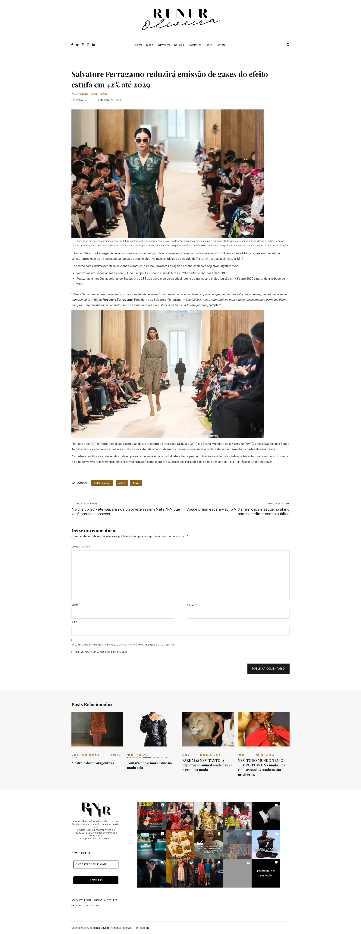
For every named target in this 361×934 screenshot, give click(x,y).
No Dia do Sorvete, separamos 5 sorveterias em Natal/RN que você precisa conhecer (125, 509)
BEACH (87, 900)
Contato (221, 44)
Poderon (144, 927)
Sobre (208, 44)
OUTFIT (107, 900)
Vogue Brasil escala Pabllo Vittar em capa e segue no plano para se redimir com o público (238, 509)
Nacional (142, 755)
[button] (151, 816)
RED (115, 900)
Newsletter (194, 44)
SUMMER (83, 905)
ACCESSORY (77, 900)
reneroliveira (79, 100)
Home (139, 44)
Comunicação (79, 94)
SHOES (74, 905)
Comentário (80, 546)
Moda (149, 44)
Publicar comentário (268, 668)
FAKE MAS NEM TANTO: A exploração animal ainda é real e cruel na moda (207, 765)
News (103, 94)
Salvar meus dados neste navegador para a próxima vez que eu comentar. (123, 644)
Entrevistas (164, 44)
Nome (75, 605)
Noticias (179, 44)
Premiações (134, 757)
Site (74, 622)
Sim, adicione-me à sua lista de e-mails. (100, 652)
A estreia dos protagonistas (92, 763)
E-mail (192, 605)
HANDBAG (97, 900)
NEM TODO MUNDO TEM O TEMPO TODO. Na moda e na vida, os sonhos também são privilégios (261, 767)
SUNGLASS (94, 905)
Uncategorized (90, 755)
